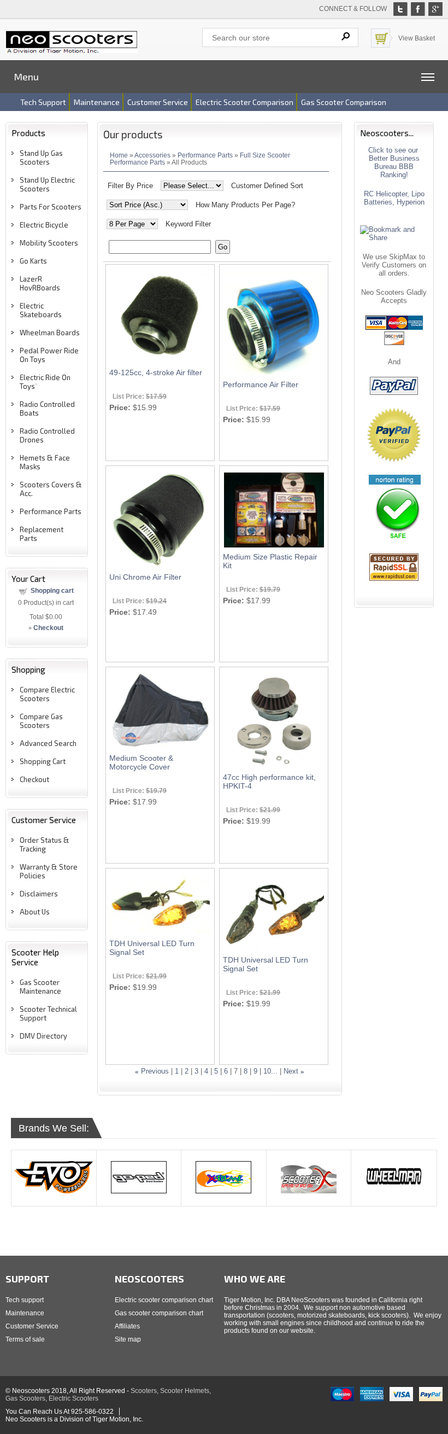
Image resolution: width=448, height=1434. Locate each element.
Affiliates (127, 1326)
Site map (128, 1339)
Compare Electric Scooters (47, 694)
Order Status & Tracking (44, 844)
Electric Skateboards (41, 310)
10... (270, 1071)
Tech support (43, 102)
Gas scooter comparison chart (159, 1313)
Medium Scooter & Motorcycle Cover (141, 762)
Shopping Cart (43, 761)
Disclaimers (39, 893)
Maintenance (97, 102)
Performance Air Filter (260, 384)
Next (291, 1071)
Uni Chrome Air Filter (145, 577)
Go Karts (33, 261)
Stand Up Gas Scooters (41, 157)
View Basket (416, 38)
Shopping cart (52, 590)
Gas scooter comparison (343, 102)
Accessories (152, 155)
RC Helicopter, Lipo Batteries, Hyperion (394, 198)
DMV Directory (43, 1035)
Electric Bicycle (44, 224)
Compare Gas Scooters (41, 721)
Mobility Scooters (49, 242)
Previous (155, 1071)
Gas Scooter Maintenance (40, 986)
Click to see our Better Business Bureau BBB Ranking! (394, 162)
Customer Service (31, 1326)
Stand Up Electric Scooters (47, 184)
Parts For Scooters (50, 206)
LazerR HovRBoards (40, 283)
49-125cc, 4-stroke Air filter (155, 372)
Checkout (34, 779)
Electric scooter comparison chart (164, 1300)
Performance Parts (50, 511)
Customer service (157, 102)
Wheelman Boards (50, 332)
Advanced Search (48, 743)
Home (119, 155)
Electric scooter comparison (244, 102)
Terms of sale (25, 1339)
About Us (35, 911)
